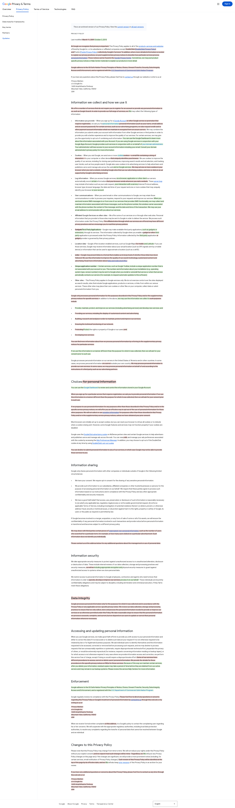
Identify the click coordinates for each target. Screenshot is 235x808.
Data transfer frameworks (13, 22)
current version (123, 27)
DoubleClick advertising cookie (95, 434)
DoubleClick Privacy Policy (145, 49)
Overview (6, 9)
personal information (79, 58)
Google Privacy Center (123, 58)
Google (62, 804)
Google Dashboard (91, 388)
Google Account (120, 121)
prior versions (124, 762)
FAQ (73, 9)
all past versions (137, 27)
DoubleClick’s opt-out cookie (103, 443)
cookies (120, 155)
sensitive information (111, 412)
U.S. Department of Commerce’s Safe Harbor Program (132, 70)
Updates (6, 38)
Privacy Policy (22, 9)
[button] (218, 4)
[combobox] (165, 804)
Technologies (60, 9)
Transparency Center (105, 804)
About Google (73, 804)
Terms (91, 804)
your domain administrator (152, 144)
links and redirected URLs (117, 261)
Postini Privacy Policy (89, 52)
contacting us (136, 700)
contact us (129, 77)
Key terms (6, 27)
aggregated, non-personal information (124, 531)
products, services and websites (151, 46)
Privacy (84, 804)
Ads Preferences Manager (107, 440)
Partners (6, 33)
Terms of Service (41, 9)
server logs (158, 181)
